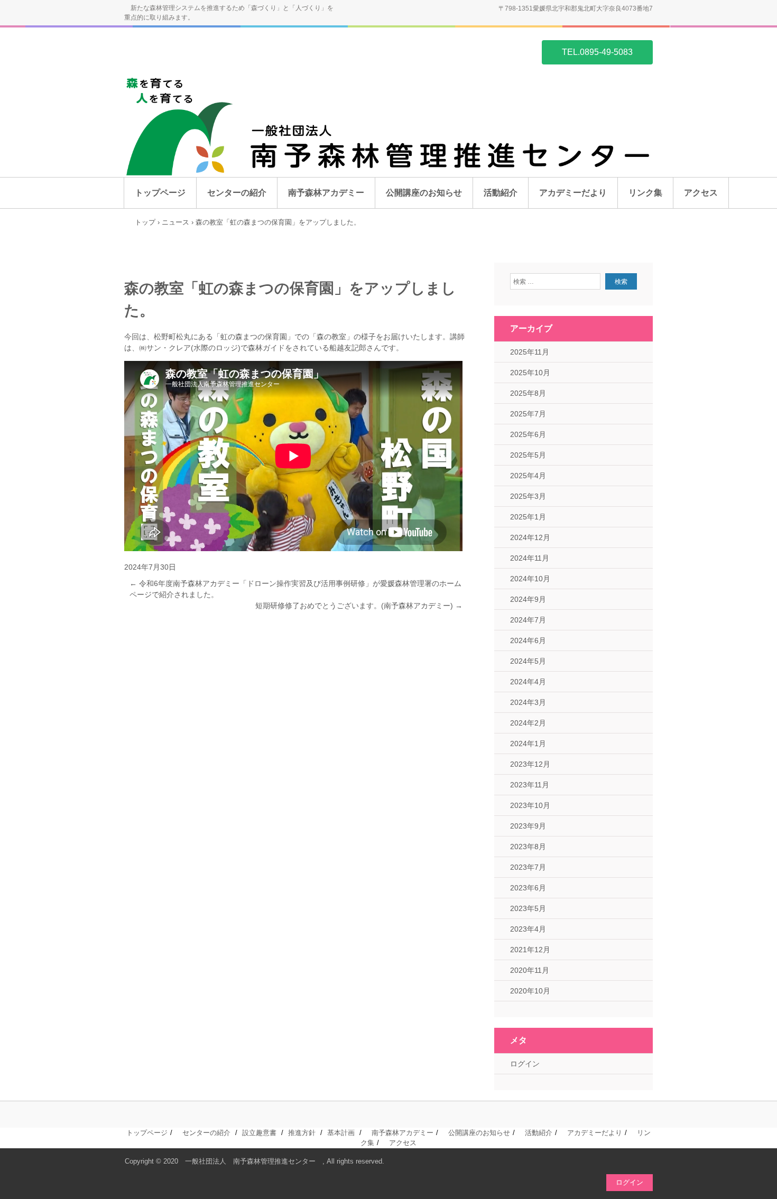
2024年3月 (528, 702)
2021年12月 (530, 949)
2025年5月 (528, 455)
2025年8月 (528, 393)
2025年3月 (528, 496)
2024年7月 (528, 620)
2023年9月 (528, 826)
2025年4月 (528, 475)
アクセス (701, 192)
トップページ (160, 192)
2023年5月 (528, 908)
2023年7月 (528, 867)
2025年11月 (529, 352)
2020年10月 (530, 991)
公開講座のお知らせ (424, 192)
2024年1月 (528, 743)
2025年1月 (528, 517)
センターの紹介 (236, 192)
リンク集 (645, 192)
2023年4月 (528, 929)
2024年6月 (528, 640)
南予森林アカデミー (326, 192)
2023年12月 (530, 764)
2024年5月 (528, 661)
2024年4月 (528, 681)
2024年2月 (528, 723)
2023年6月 (528, 888)
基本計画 (341, 1133)
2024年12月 (530, 537)
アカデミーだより (573, 192)
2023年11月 (529, 784)
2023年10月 (530, 805)
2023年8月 (528, 846)
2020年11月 (529, 970)
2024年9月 (528, 599)
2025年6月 (528, 434)
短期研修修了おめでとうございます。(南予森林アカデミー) (358, 605)
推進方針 (302, 1133)
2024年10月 (530, 578)
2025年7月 (528, 414)
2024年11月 (529, 558)
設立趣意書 (259, 1133)
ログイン (525, 1063)
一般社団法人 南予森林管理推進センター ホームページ (175, 51)
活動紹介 (500, 192)
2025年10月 (530, 372)
